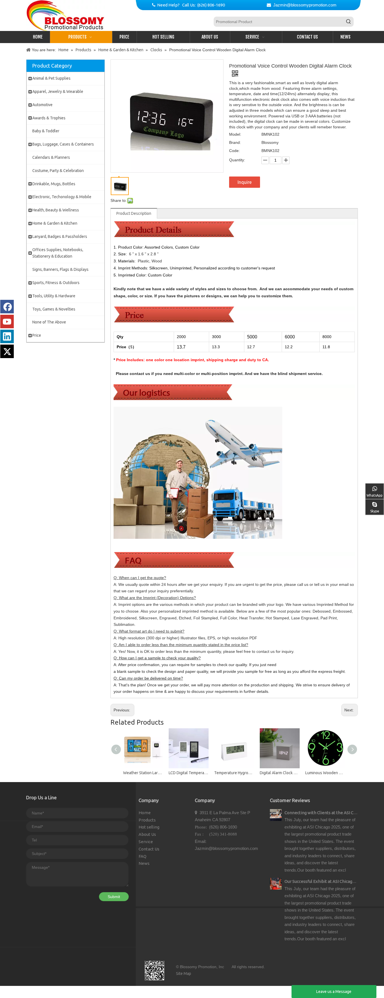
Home (145, 812)
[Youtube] (7, 321)
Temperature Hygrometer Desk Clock (234, 773)
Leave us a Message (333, 991)
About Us (147, 834)
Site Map (183, 973)
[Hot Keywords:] (349, 22)
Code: (234, 150)
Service (146, 841)
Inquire (245, 182)
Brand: (235, 142)
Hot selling (149, 827)
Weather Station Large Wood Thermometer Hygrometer (143, 773)
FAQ (142, 856)
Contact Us (149, 849)
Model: (235, 134)
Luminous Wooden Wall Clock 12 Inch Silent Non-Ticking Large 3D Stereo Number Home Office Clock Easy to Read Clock (325, 773)
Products (147, 820)
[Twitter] (7, 351)
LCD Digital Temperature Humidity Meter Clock (189, 773)
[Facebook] (7, 306)
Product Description (133, 213)
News (144, 863)
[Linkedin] (7, 336)
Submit (114, 896)
